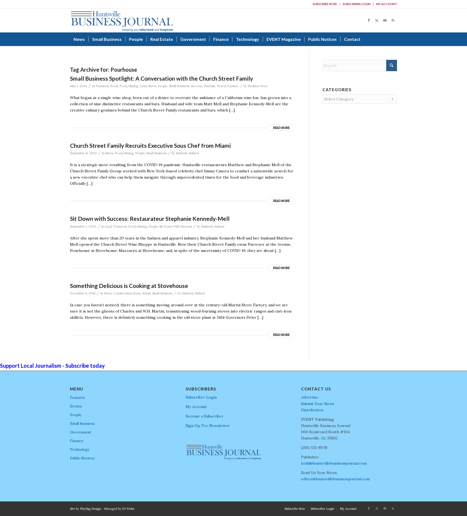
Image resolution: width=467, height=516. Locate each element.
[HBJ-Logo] (122, 20)
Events (76, 406)
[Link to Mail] (385, 20)
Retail (146, 293)
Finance (76, 441)
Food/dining (128, 86)
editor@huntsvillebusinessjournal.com (335, 478)
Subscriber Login (357, 4)
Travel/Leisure (228, 86)
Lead (143, 86)
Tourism (209, 86)
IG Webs (128, 509)
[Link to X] (377, 20)
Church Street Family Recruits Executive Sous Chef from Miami (150, 145)
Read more (281, 128)
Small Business (179, 86)
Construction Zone (127, 293)
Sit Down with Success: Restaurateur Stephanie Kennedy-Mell (149, 218)
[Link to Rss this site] (393, 20)
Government (80, 432)
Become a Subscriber (205, 416)
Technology (79, 449)
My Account (386, 4)
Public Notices (82, 458)
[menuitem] (325, 4)
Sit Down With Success (175, 226)
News (152, 86)
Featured (102, 86)
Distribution (312, 409)
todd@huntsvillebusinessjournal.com (334, 463)
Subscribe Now (325, 4)
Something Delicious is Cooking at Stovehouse (129, 285)
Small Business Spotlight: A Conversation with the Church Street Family (161, 78)
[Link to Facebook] (369, 20)
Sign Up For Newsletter (208, 425)
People (162, 86)
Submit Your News (317, 403)
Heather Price (258, 86)
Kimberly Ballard (187, 153)
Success (196, 86)
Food (114, 86)
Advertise (309, 397)
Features (77, 397)
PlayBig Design (90, 509)
